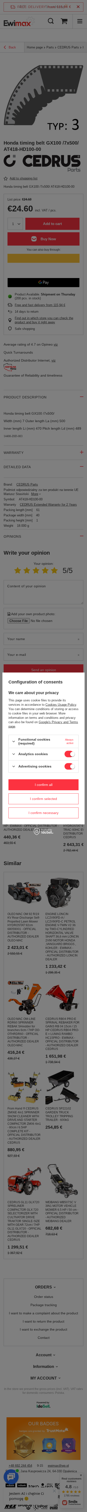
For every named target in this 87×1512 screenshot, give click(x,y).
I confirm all (43, 785)
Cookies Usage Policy (60, 704)
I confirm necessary (43, 813)
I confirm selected (43, 799)
